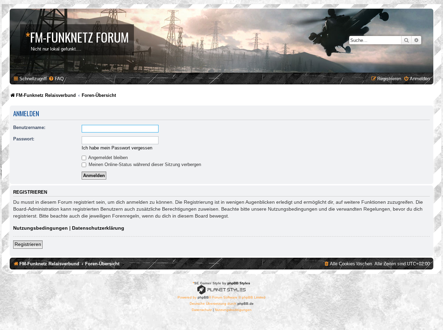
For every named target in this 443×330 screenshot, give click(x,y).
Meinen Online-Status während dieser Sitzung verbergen (144, 164)
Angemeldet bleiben (107, 157)
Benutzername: (29, 127)
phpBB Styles (238, 283)
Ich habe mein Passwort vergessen (117, 147)
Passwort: (23, 138)
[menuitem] (56, 79)
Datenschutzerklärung (98, 228)
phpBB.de (245, 303)
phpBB (203, 297)
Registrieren (28, 244)
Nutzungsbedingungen (40, 228)
